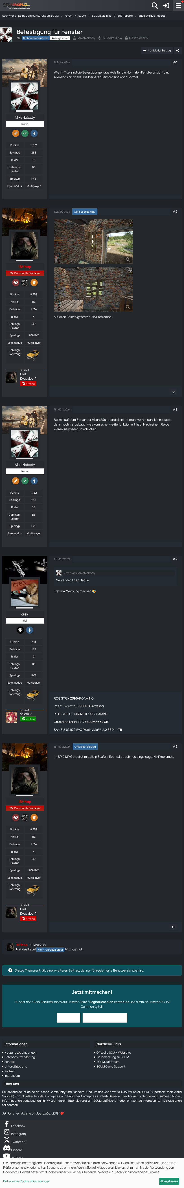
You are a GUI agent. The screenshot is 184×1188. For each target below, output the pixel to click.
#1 (175, 62)
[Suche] (154, 5)
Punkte (14, 145)
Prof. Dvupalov (26, 376)
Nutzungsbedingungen (20, 1052)
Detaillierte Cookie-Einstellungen (26, 1181)
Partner (9, 1071)
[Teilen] (178, 50)
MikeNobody (86, 38)
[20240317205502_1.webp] (93, 241)
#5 (175, 746)
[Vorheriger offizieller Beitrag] (173, 927)
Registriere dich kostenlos (109, 1002)
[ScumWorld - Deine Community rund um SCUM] (18, 5)
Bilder (14, 160)
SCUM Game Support (110, 1066)
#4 (175, 559)
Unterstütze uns (15, 1066)
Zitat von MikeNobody (79, 573)
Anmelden (68, 1018)
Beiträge (14, 152)
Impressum (12, 1076)
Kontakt (9, 1062)
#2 (175, 211)
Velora (24, 714)
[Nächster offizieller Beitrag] (173, 392)
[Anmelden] (166, 5)
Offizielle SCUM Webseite (113, 1052)
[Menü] (178, 5)
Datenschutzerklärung (19, 1057)
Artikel (15, 302)
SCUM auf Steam (107, 1062)
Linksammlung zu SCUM (112, 1057)
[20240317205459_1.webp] (93, 289)
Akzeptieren (169, 1181)
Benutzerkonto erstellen (105, 1018)
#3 (175, 409)
